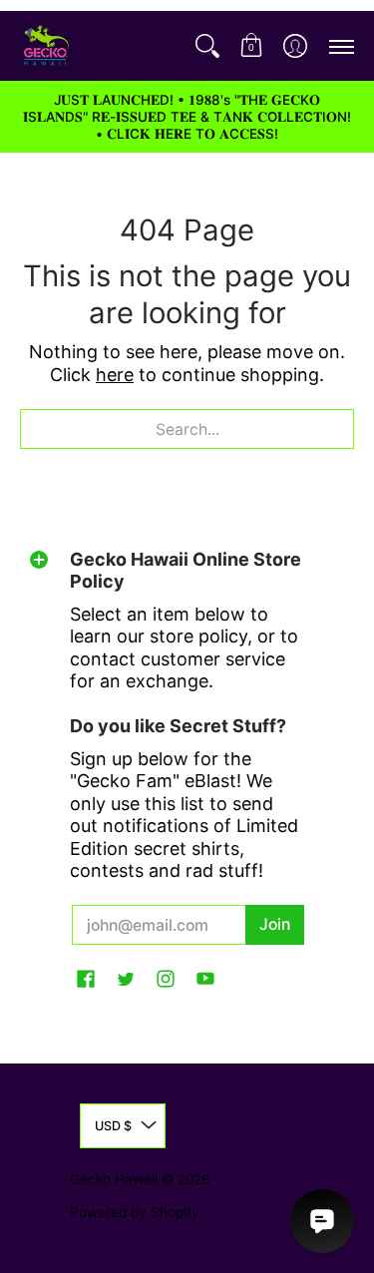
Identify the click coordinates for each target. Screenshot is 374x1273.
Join (274, 924)
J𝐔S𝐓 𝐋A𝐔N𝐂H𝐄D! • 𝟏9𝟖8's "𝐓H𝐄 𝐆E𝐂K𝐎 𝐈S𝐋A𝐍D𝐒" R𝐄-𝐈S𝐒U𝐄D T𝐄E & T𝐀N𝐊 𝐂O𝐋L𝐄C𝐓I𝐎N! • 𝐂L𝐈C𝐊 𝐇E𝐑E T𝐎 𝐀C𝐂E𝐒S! (187, 117)
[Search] (207, 46)
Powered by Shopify (134, 1212)
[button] (251, 46)
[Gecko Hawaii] (45, 46)
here (115, 374)
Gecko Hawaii (114, 1179)
